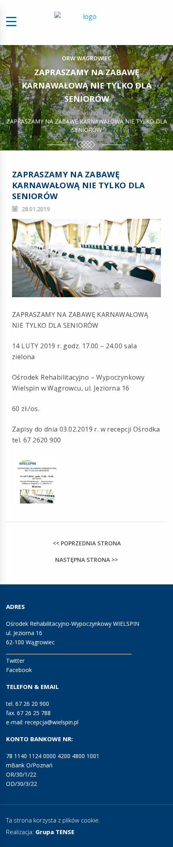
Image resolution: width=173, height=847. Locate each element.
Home (67, 113)
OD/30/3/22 (21, 783)
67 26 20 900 (32, 703)
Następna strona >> (86, 559)
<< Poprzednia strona (87, 543)
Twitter (15, 660)
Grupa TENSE (54, 832)
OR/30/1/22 (21, 774)
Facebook (19, 670)
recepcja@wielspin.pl (51, 722)
